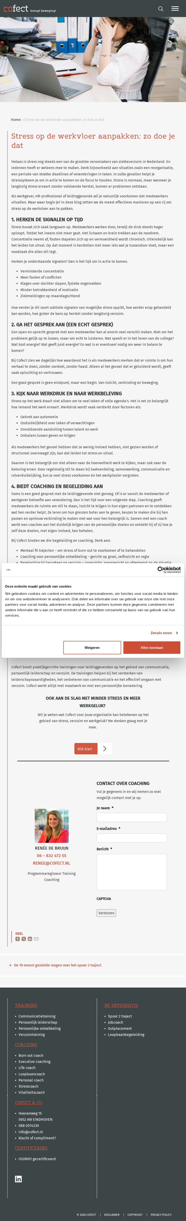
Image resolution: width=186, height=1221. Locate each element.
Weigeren (92, 648)
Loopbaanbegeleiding (126, 1034)
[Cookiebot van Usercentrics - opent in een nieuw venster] (161, 569)
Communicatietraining (37, 1016)
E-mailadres (108, 828)
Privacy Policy (161, 1214)
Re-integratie (121, 1005)
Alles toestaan (152, 648)
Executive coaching (34, 1061)
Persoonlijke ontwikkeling (40, 1028)
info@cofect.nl (31, 1132)
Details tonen (161, 633)
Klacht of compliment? (37, 1138)
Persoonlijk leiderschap (38, 1022)
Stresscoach (28, 1086)
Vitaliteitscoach (32, 1092)
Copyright (135, 1214)
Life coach (27, 1068)
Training (26, 1005)
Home (16, 120)
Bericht (104, 849)
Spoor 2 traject (120, 1016)
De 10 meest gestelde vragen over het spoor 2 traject (57, 965)
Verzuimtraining (32, 1034)
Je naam (105, 808)
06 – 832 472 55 (51, 855)
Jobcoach (115, 1022)
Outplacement (120, 1028)
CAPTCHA (104, 899)
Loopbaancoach (32, 1074)
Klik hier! (85, 749)
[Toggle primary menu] (175, 8)
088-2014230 (29, 1125)
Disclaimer (112, 1214)
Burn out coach (31, 1055)
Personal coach (31, 1080)
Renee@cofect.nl (51, 863)
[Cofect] (30, 8)
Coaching (26, 1045)
